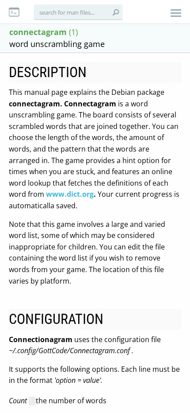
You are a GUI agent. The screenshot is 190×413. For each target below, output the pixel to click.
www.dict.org (70, 194)
